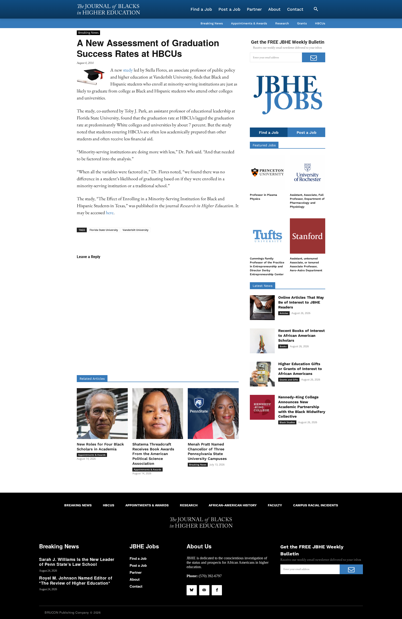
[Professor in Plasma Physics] (267, 172)
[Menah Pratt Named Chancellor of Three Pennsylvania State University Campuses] (213, 413)
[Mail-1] (204, 590)
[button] (316, 9)
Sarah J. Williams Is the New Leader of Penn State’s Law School (76, 561)
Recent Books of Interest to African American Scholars (301, 335)
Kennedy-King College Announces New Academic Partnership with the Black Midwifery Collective (301, 407)
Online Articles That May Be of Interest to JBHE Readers (301, 302)
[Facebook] (217, 590)
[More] (193, 239)
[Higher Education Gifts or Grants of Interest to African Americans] (262, 374)
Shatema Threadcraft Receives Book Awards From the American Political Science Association (153, 454)
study (128, 70)
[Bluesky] (192, 590)
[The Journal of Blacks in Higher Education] (108, 9)
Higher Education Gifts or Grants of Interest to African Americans (300, 369)
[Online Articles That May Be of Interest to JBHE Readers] (262, 307)
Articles (284, 313)
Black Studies (287, 422)
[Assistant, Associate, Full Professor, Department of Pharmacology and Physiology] (307, 172)
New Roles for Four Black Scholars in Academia (100, 446)
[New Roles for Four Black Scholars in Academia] (102, 413)
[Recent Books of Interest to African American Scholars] (262, 340)
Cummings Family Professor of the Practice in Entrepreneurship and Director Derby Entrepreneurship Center (267, 266)
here (110, 213)
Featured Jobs (264, 145)
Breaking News (88, 32)
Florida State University (104, 230)
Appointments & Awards (92, 454)
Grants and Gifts (289, 379)
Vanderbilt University (135, 230)
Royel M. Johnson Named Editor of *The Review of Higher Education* (75, 580)
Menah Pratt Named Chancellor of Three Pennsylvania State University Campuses (207, 451)
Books (283, 346)
